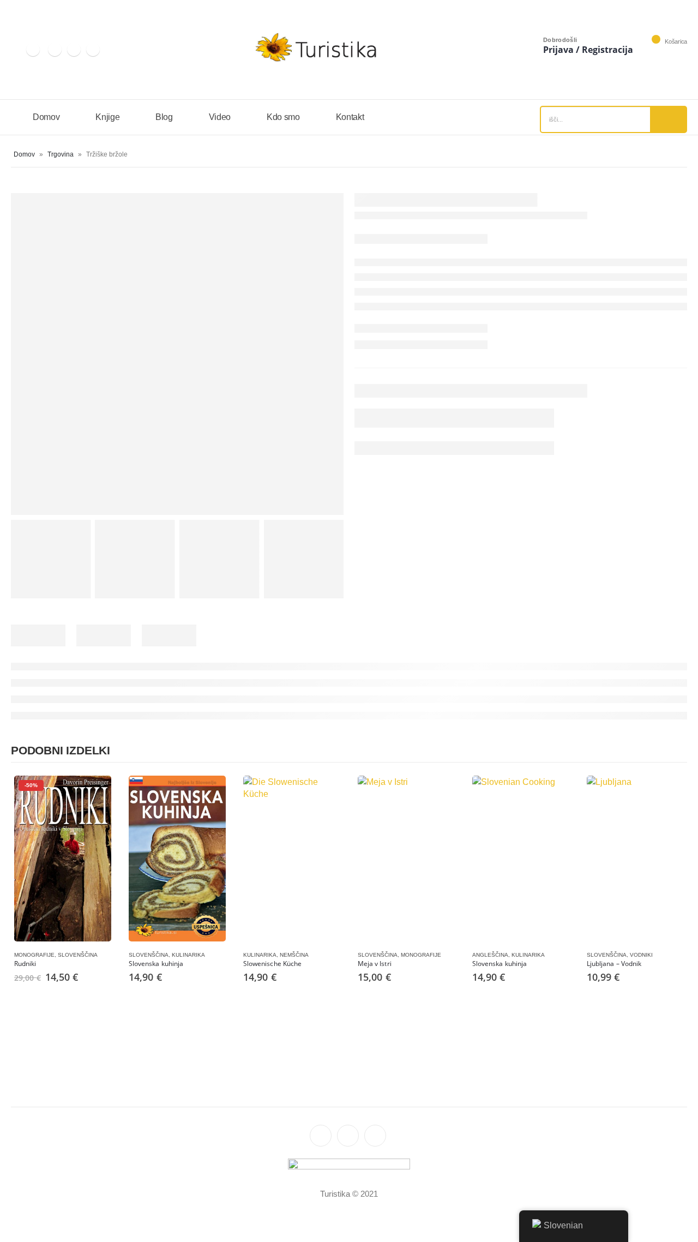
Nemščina (294, 955)
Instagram (321, 1136)
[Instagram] (33, 49)
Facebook (375, 1136)
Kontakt (350, 117)
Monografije (34, 955)
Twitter (348, 1136)
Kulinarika (188, 955)
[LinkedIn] (55, 49)
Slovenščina (78, 955)
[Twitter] (74, 49)
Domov (46, 117)
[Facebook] (93, 49)
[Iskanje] (668, 119)
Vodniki (641, 955)
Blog (164, 117)
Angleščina (490, 955)
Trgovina (60, 154)
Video (220, 117)
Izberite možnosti (93, 793)
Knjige (107, 117)
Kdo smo (283, 117)
